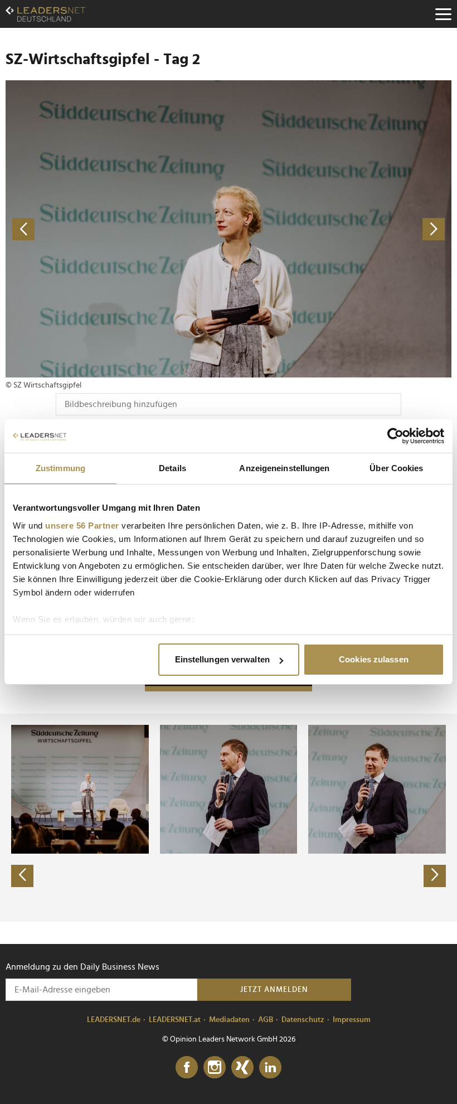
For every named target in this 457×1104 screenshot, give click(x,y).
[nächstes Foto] (340, 228)
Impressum (352, 1020)
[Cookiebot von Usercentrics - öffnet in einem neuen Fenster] (395, 436)
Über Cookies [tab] (396, 468)
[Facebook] (187, 1068)
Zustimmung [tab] (60, 468)
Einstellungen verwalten (222, 659)
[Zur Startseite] (45, 14)
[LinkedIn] (270, 1068)
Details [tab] (172, 468)
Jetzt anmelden (274, 990)
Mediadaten (229, 1020)
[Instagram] (214, 1068)
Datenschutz (302, 1020)
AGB (265, 1020)
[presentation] (22, 876)
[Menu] (443, 14)
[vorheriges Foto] (117, 228)
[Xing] (242, 1068)
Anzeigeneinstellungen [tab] (284, 468)
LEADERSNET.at (175, 1020)
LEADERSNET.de (113, 1020)
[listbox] (228, 817)
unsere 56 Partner (82, 525)
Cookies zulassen (374, 659)
